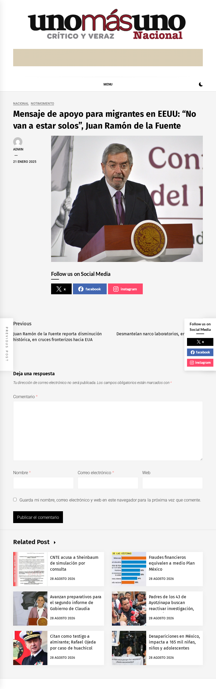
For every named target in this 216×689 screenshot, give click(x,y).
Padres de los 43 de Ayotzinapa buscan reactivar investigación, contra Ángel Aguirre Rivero (171, 608)
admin (18, 149)
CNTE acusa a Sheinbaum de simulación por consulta (74, 563)
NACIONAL (21, 103)
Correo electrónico (96, 472)
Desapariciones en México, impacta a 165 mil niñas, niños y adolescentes (174, 642)
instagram (129, 289)
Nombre (22, 472)
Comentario (25, 396)
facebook (93, 289)
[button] (201, 85)
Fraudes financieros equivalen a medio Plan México (172, 563)
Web (146, 472)
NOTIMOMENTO (42, 103)
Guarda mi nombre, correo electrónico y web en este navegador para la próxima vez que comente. (110, 500)
